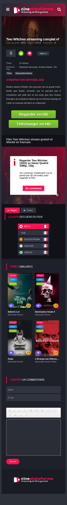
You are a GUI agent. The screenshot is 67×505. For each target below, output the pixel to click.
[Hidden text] (10, 415)
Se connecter (33, 188)
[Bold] (9, 410)
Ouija (10, 359)
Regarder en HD (33, 114)
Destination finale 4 (45, 312)
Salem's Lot (14, 312)
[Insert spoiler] (26, 415)
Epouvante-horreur (24, 73)
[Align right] (42, 410)
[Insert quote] (15, 415)
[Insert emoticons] (48, 410)
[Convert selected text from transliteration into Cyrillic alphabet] (21, 415)
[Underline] (19, 410)
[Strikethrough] (25, 410)
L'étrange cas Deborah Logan (50, 359)
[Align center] (36, 410)
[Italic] (14, 410)
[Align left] (31, 410)
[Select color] (54, 410)
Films (9, 73)
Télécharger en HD (33, 124)
